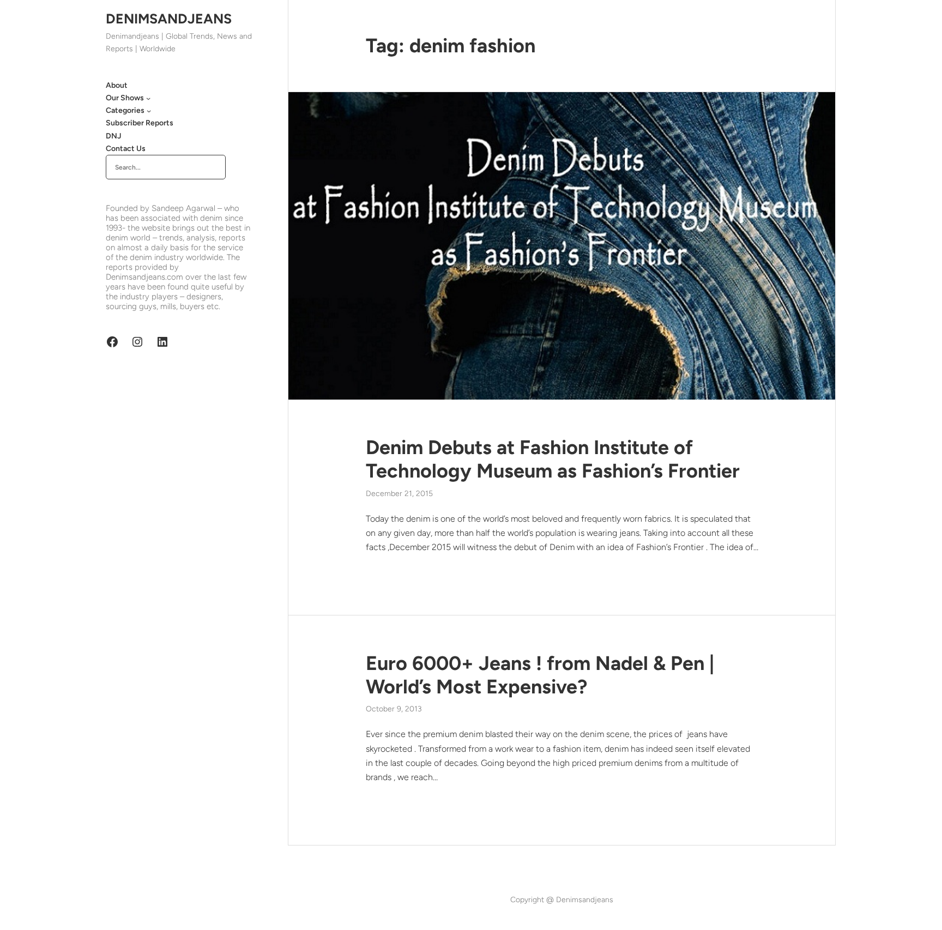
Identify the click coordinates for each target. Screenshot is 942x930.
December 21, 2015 (399, 493)
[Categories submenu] (149, 110)
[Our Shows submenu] (148, 98)
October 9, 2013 (394, 709)
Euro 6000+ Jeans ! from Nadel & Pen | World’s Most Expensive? (540, 674)
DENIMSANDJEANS (169, 18)
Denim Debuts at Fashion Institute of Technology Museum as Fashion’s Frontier (553, 459)
